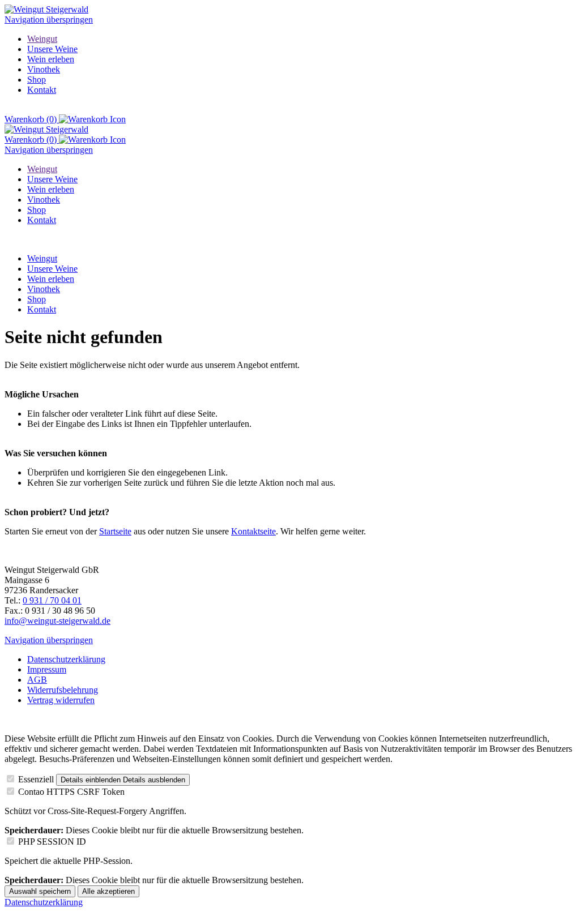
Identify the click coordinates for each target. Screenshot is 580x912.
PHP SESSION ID (52, 841)
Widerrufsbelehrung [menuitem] (62, 690)
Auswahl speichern (40, 891)
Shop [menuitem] (36, 79)
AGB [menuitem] (37, 679)
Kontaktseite (253, 531)
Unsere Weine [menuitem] (52, 49)
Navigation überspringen (49, 19)
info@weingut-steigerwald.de (57, 621)
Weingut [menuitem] (42, 39)
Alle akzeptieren (108, 891)
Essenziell (36, 779)
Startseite (115, 531)
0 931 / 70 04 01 (52, 600)
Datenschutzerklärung (44, 902)
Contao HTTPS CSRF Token (71, 792)
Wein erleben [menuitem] (50, 59)
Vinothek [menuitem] (43, 69)
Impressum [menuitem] (46, 669)
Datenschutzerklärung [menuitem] (66, 659)
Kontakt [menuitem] (41, 90)
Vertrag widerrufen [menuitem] (61, 700)
